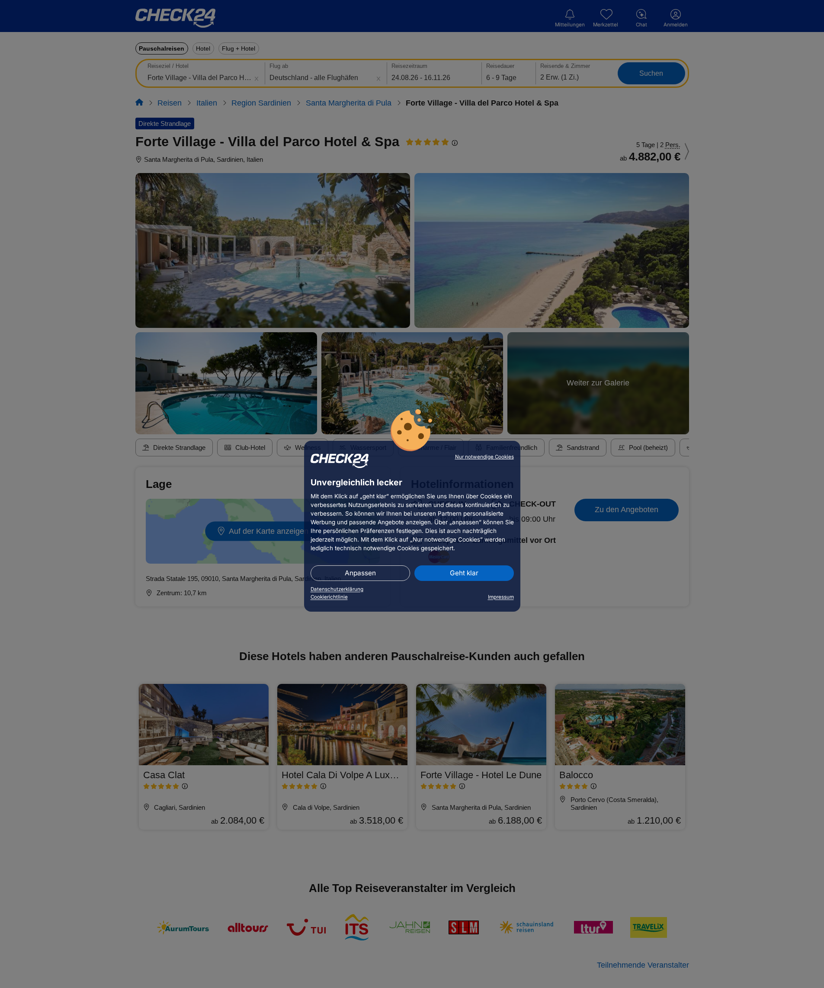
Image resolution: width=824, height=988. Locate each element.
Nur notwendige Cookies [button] (484, 457)
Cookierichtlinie (329, 597)
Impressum (501, 597)
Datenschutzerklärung (337, 589)
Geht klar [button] (464, 573)
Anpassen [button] (360, 573)
